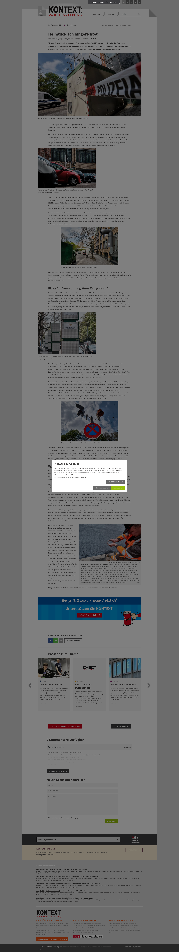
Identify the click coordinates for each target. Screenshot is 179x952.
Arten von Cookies (114, 482)
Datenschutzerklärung (79, 477)
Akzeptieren (118, 488)
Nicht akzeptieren (102, 488)
